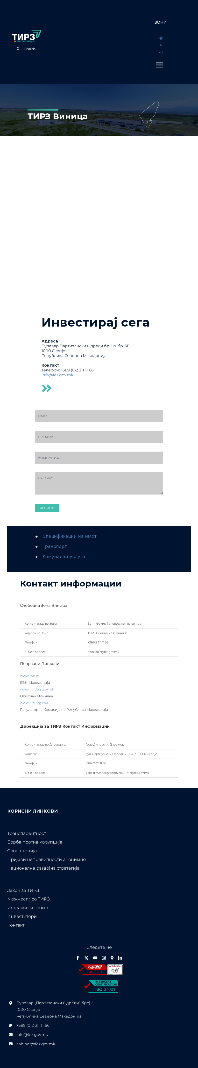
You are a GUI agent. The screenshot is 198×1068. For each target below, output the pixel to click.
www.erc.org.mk (34, 703)
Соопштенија (22, 850)
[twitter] (86, 958)
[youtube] (95, 958)
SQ (160, 52)
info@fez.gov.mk (57, 375)
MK (160, 38)
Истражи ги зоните (28, 907)
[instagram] (104, 958)
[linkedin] (120, 958)
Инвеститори (22, 916)
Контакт (15, 925)
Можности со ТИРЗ (28, 899)
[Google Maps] (112, 958)
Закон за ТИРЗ (23, 890)
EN (160, 45)
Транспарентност (26, 833)
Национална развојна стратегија (43, 868)
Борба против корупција (34, 842)
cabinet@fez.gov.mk (35, 1044)
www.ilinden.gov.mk (37, 689)
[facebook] (78, 958)
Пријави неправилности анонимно (46, 859)
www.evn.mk (31, 676)
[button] (99, 536)
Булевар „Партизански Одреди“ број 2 (54, 1003)
